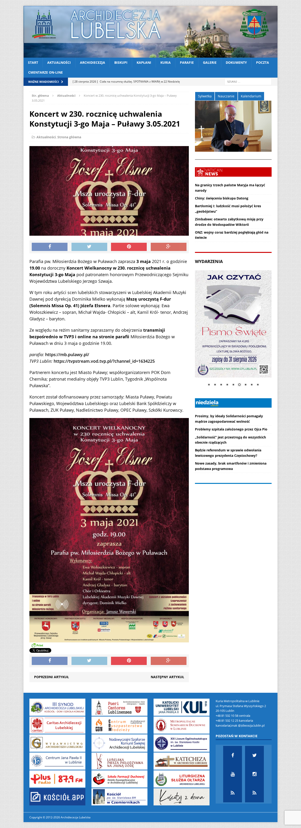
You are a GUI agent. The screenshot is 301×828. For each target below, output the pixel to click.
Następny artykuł (167, 677)
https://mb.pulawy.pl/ (67, 354)
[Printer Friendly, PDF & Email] (37, 645)
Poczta (262, 62)
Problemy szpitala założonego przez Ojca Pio (231, 429)
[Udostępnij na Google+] (168, 247)
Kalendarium (251, 96)
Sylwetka (205, 96)
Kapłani (144, 62)
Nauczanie (226, 96)
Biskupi (120, 62)
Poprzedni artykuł (51, 677)
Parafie (187, 62)
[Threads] (254, 793)
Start (33, 62)
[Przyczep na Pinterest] (129, 247)
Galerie (210, 62)
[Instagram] (254, 774)
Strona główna (69, 137)
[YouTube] (232, 774)
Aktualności (59, 62)
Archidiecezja (92, 62)
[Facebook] (232, 755)
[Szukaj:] (248, 81)
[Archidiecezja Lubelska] (150, 32)
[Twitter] (254, 755)
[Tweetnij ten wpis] (89, 247)
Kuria (165, 62)
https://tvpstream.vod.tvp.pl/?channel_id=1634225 (104, 361)
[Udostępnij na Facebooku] (49, 247)
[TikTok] (232, 793)
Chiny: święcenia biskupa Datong (221, 198)
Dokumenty (236, 62)
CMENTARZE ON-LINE (45, 72)
